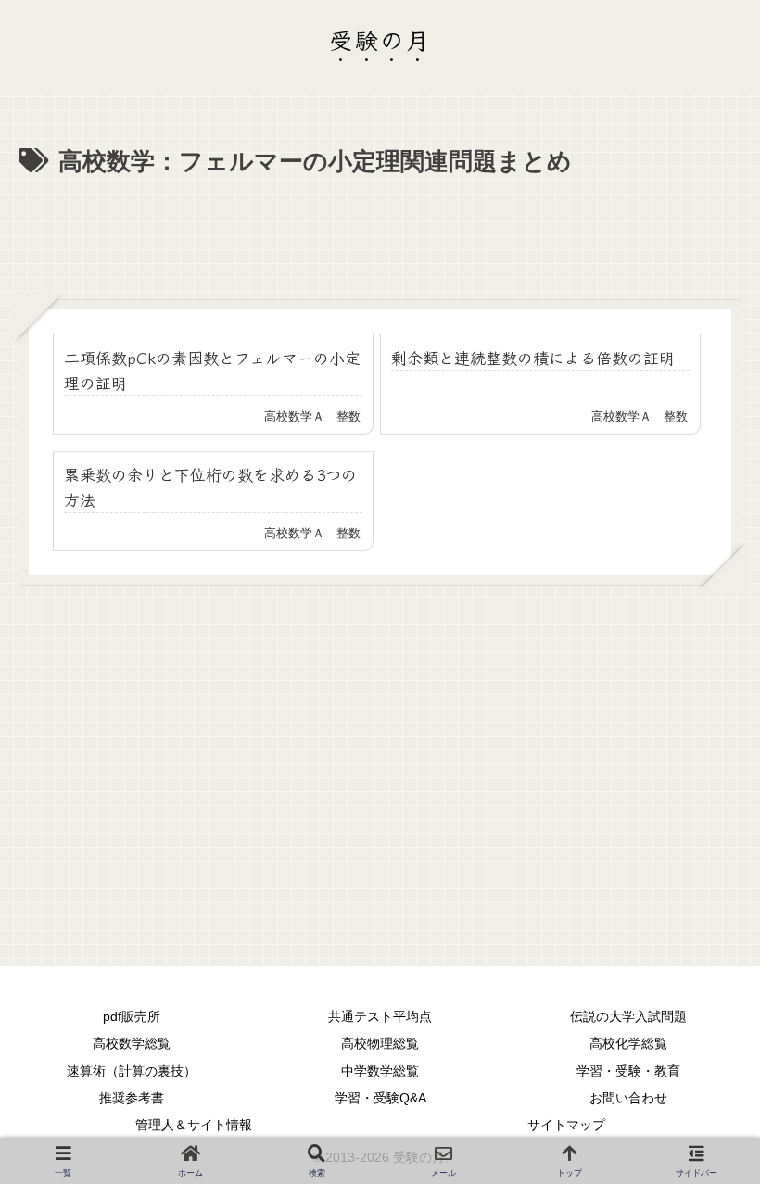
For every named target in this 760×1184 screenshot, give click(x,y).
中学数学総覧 (380, 1071)
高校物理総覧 (380, 1043)
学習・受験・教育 (628, 1071)
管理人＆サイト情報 (193, 1124)
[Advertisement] (380, 234)
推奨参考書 (131, 1097)
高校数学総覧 (132, 1043)
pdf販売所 (131, 1016)
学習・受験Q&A (380, 1097)
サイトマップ (566, 1124)
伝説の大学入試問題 (628, 1016)
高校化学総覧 (628, 1043)
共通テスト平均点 (380, 1016)
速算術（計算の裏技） (131, 1071)
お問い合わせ (628, 1097)
